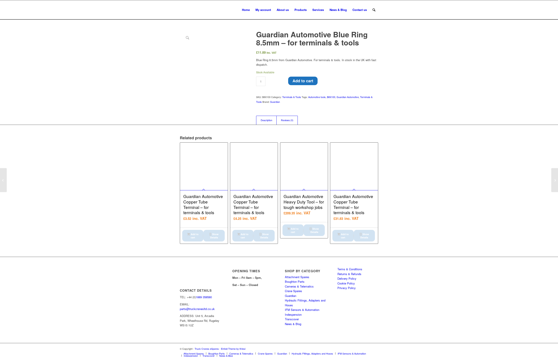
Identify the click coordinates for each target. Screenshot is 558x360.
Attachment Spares (297, 277)
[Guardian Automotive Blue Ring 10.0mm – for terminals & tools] (3, 180)
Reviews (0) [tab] (287, 120)
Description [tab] (266, 120)
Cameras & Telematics (299, 286)
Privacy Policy (346, 288)
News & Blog (293, 324)
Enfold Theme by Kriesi (233, 348)
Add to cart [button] (194, 236)
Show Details (214, 236)
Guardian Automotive (348, 97)
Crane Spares (293, 291)
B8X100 (331, 97)
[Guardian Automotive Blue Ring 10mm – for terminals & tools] (554, 180)
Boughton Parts (295, 281)
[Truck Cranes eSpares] (212, 9)
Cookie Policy (346, 283)
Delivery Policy (346, 278)
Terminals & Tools (291, 97)
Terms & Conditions (349, 269)
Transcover (292, 319)
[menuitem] (246, 9)
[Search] (374, 9)
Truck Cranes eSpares (207, 348)
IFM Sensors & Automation (302, 310)
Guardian (275, 101)
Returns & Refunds (349, 274)
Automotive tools (317, 97)
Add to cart (303, 81)
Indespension (293, 314)
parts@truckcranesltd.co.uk (197, 309)
